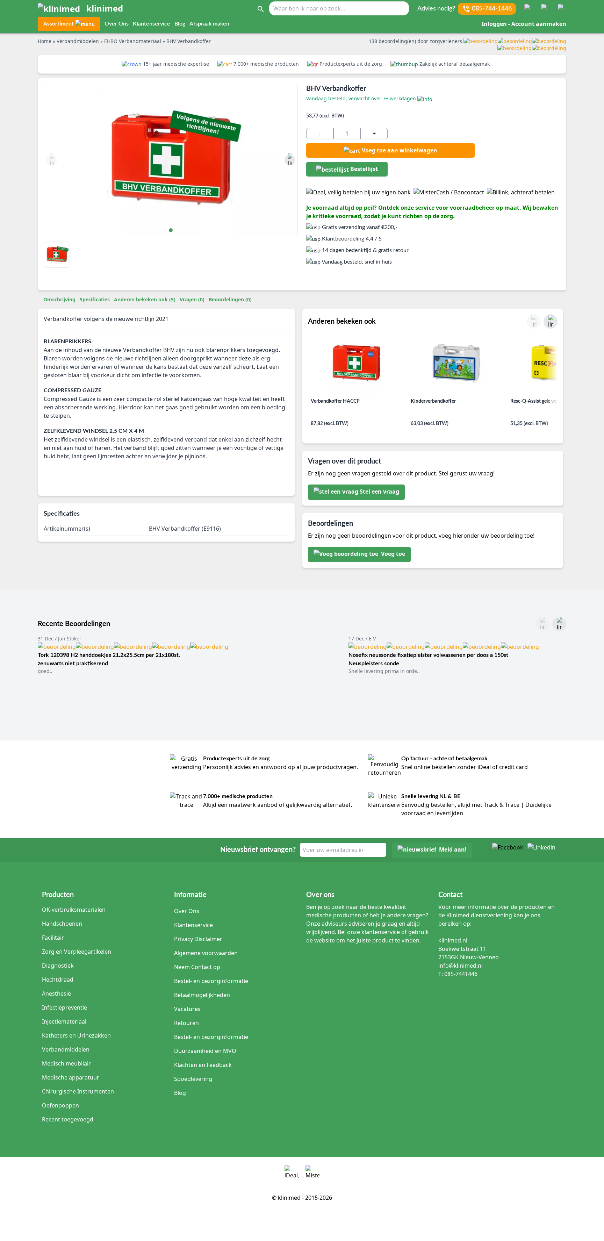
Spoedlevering (193, 1079)
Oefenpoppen (60, 1105)
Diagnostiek (58, 965)
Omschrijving (59, 299)
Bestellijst (363, 169)
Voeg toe (392, 554)
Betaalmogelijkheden (202, 995)
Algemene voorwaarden (206, 953)
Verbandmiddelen (65, 1049)
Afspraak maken (209, 24)
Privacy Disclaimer (198, 939)
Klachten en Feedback (203, 1065)
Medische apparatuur (70, 1077)
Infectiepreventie (64, 1007)
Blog (179, 24)
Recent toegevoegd (67, 1119)
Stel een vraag (379, 492)
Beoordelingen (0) (230, 299)
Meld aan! (453, 850)
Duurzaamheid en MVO (205, 1051)
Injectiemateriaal (64, 1021)
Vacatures (187, 1009)
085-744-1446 (492, 9)
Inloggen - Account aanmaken (524, 24)
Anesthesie (56, 993)
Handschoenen (62, 923)
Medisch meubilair (66, 1063)
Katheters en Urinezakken (76, 1035)
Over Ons (117, 24)
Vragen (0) (192, 299)
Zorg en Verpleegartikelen (76, 951)
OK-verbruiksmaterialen (74, 909)
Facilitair (53, 937)
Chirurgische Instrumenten (78, 1091)
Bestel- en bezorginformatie (211, 981)
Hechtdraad (57, 979)
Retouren (186, 1023)
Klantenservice (151, 24)
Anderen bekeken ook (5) (144, 299)
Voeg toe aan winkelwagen (399, 150)
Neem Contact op (197, 967)
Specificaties (95, 299)
